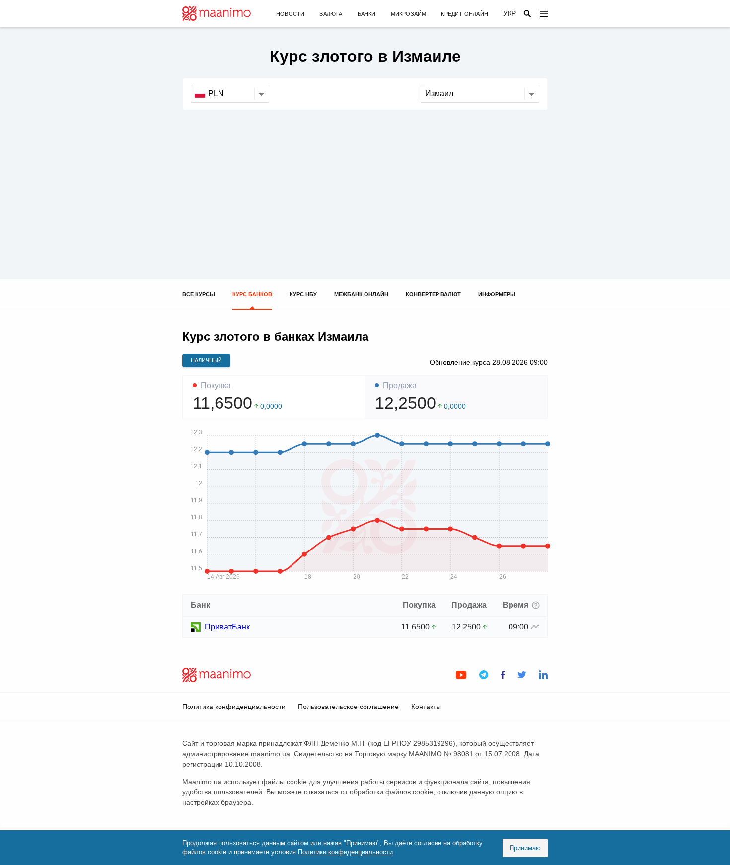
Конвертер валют (433, 294)
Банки (367, 14)
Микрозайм (409, 14)
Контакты (426, 706)
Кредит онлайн (464, 14)
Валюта (330, 14)
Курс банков (252, 294)
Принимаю (525, 848)
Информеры (496, 294)
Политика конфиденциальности (234, 706)
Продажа (400, 386)
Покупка (216, 386)
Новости (290, 14)
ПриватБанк (227, 627)
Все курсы (198, 294)
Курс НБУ (303, 294)
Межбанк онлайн (361, 294)
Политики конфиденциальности (345, 852)
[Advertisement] (365, 184)
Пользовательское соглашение (348, 706)
